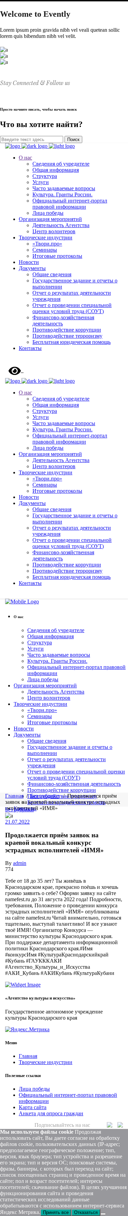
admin (19, 863)
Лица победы (34, 1089)
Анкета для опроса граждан (51, 1113)
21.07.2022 (17, 822)
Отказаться (86, 1212)
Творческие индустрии (45, 1062)
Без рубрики (44, 796)
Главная (14, 796)
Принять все (56, 1212)
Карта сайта (32, 1107)
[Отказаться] (103, 1214)
